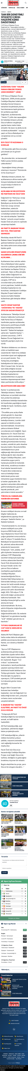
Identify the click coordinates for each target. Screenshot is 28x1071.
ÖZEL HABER (20, 7)
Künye (22, 1057)
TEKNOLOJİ (11, 7)
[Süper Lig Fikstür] (26, 923)
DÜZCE (9, 11)
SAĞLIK (14, 1055)
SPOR (23, 1053)
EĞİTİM (23, 1055)
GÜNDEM (4, 7)
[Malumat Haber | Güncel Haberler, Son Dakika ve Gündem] (13, 3)
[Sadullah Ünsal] (4, 803)
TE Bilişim (18, 1062)
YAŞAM (19, 1055)
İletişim (18, 1057)
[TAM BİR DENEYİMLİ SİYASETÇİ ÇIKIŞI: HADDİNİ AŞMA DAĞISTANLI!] (14, 72)
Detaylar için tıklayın (14, 918)
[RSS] (14, 1029)
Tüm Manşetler (7, 1043)
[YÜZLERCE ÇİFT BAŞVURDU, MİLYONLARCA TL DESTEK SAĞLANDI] (21, 842)
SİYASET (10, 1055)
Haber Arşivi (7, 1048)
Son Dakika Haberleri (18, 1044)
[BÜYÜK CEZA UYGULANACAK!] (21, 817)
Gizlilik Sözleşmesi (11, 1057)
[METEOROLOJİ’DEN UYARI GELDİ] (7, 842)
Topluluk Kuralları (11, 1058)
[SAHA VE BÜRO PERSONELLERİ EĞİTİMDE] (7, 829)
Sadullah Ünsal (14, 802)
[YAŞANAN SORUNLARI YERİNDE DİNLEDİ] (21, 829)
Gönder (4, 872)
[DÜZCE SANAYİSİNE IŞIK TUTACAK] (7, 817)
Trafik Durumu (7, 1039)
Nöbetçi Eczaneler (8, 1036)
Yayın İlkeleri (18, 1058)
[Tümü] (26, 969)
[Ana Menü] (1, 3)
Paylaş (4, 82)
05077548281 (15, 1020)
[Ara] (25, 3)
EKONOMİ (4, 1055)
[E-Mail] (11, 805)
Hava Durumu (20, 1036)
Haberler (3, 11)
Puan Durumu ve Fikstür (19, 1040)
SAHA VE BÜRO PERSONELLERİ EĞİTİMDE (5, 835)
